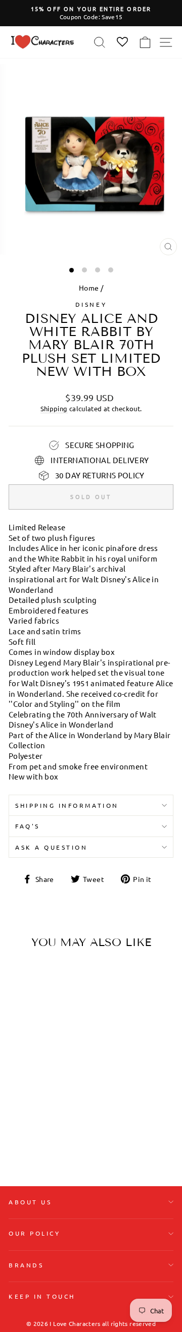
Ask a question (51, 847)
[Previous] (20, 1020)
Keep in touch (42, 1296)
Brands (26, 1265)
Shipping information (67, 805)
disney (91, 304)
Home (89, 287)
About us (30, 1202)
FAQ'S (27, 826)
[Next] (59, 1020)
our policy (34, 1233)
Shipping (54, 408)
